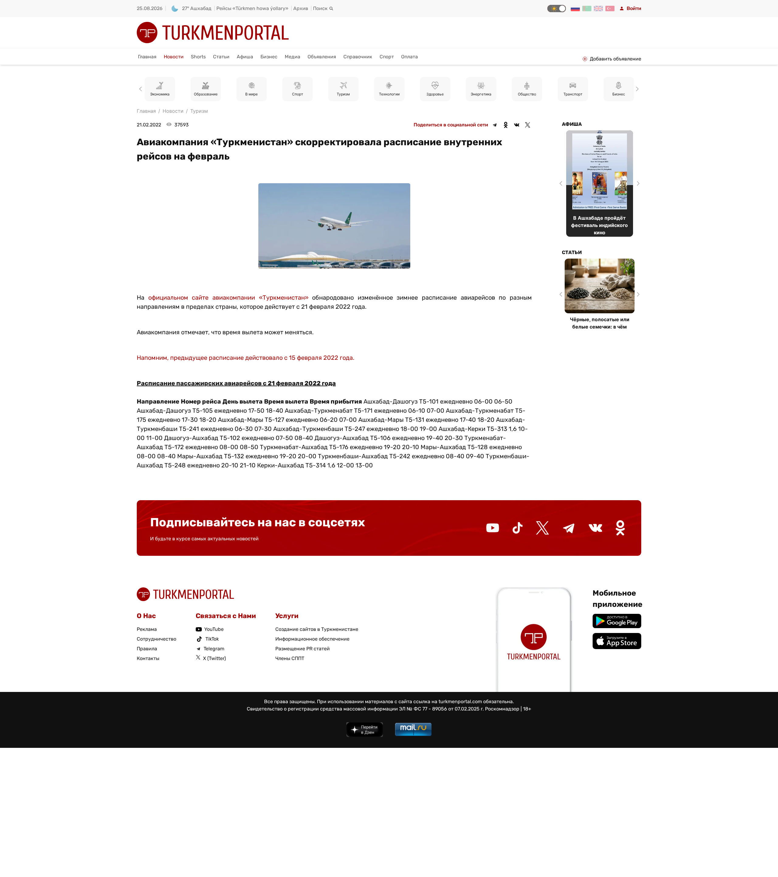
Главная (147, 57)
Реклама (147, 629)
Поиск (320, 8)
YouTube (214, 629)
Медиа (292, 57)
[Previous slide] (141, 89)
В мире (251, 94)
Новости (174, 57)
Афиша (245, 57)
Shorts (198, 57)
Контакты (148, 658)
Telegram (214, 649)
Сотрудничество (156, 639)
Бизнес (268, 57)
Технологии (389, 94)
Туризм (343, 94)
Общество (527, 94)
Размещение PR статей (302, 649)
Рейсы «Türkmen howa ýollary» (252, 8)
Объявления (322, 57)
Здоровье (435, 94)
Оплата (409, 57)
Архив (300, 8)
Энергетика (481, 94)
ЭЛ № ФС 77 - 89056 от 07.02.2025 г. (441, 709)
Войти (634, 8)
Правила (147, 649)
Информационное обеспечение (312, 639)
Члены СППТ (289, 658)
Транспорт (572, 94)
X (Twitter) (214, 658)
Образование (206, 94)
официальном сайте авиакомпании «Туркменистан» (228, 297)
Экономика (160, 94)
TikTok (212, 639)
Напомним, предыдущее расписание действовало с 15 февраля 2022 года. (245, 357)
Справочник (357, 57)
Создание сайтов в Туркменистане (316, 629)
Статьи (221, 57)
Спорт (387, 57)
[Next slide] (636, 89)
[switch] (556, 8)
